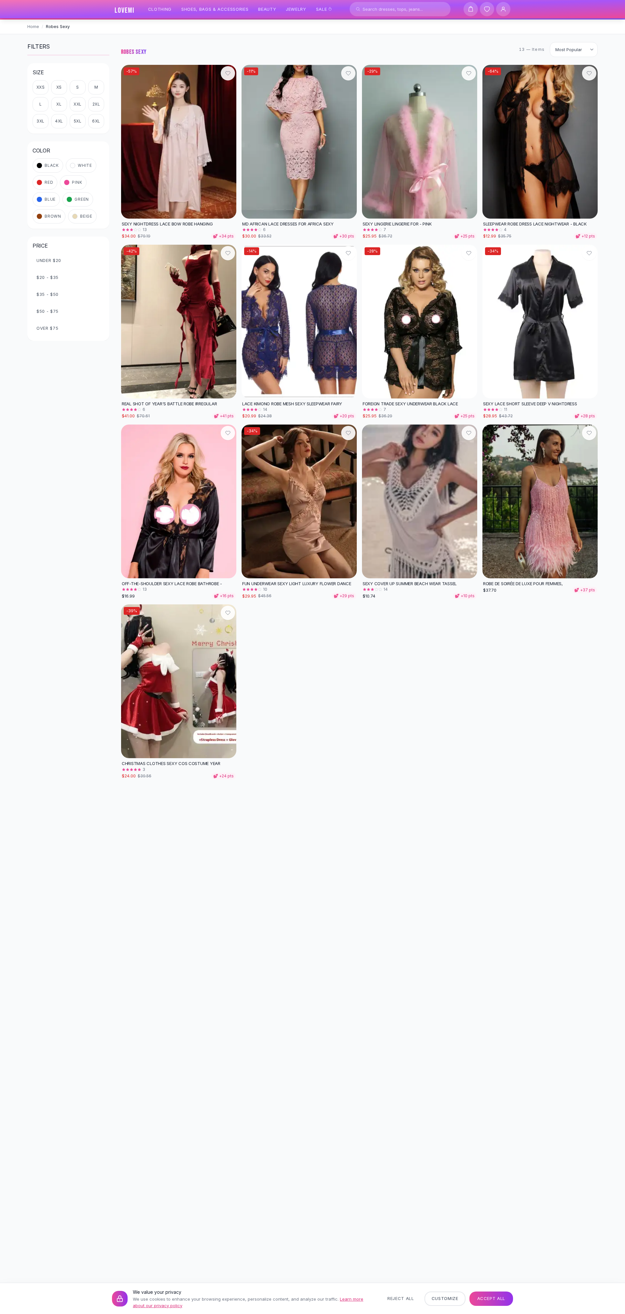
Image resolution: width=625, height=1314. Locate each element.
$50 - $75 (47, 311)
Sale (321, 9)
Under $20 (48, 260)
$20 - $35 (47, 277)
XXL (78, 104)
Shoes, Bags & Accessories (214, 9)
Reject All (400, 1298)
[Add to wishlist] (228, 73)
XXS (40, 87)
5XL (78, 121)
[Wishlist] (487, 9)
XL (59, 104)
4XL (59, 121)
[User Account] (503, 9)
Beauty (267, 9)
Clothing (160, 9)
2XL (96, 104)
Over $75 (47, 328)
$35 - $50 (47, 294)
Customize (445, 1298)
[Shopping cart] (471, 9)
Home (33, 26)
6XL (96, 121)
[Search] (358, 9)
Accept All (491, 1298)
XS (59, 87)
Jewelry (296, 9)
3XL (40, 121)
